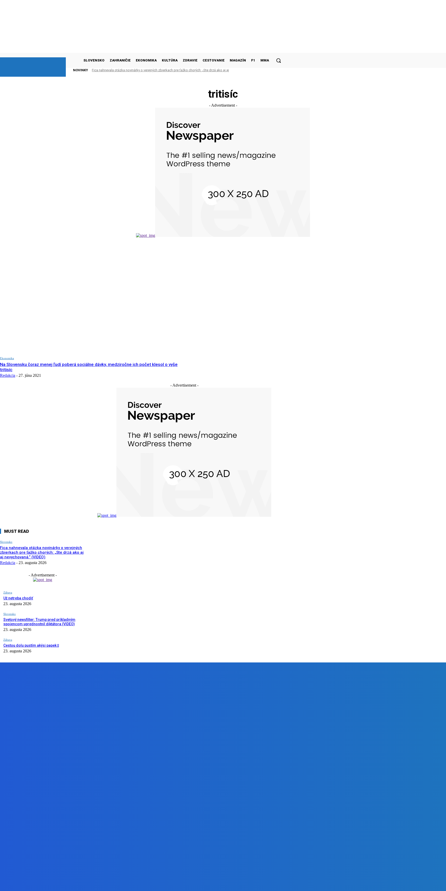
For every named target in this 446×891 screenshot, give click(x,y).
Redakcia (7, 375)
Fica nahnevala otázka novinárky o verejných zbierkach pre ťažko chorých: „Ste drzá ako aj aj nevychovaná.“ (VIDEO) (42, 552)
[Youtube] (116, 883)
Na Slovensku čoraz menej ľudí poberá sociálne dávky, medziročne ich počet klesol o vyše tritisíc (89, 367)
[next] (270, 70)
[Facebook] (57, 883)
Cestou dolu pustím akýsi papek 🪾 (31, 645)
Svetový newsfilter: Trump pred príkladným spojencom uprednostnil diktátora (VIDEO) (39, 622)
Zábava (7, 592)
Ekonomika (7, 358)
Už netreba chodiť (18, 598)
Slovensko (6, 541)
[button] (278, 60)
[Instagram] (87, 883)
